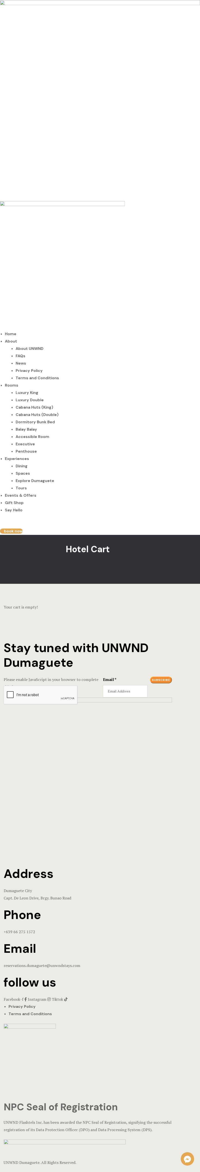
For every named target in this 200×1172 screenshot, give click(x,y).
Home (10, 333)
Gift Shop (14, 502)
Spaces (23, 473)
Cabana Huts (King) (34, 407)
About (11, 341)
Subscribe (161, 680)
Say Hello (13, 510)
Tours (21, 488)
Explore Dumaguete (35, 480)
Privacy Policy (29, 370)
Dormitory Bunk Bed (35, 422)
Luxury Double (30, 399)
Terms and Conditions (37, 377)
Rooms (11, 385)
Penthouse (26, 451)
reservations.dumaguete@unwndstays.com (42, 965)
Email (109, 679)
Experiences (17, 458)
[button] (11, 531)
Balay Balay (26, 429)
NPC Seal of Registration (61, 1107)
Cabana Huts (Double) (37, 414)
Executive (25, 444)
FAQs (20, 355)
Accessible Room (32, 436)
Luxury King (27, 392)
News (21, 363)
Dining (22, 466)
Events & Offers (20, 495)
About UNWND (29, 348)
